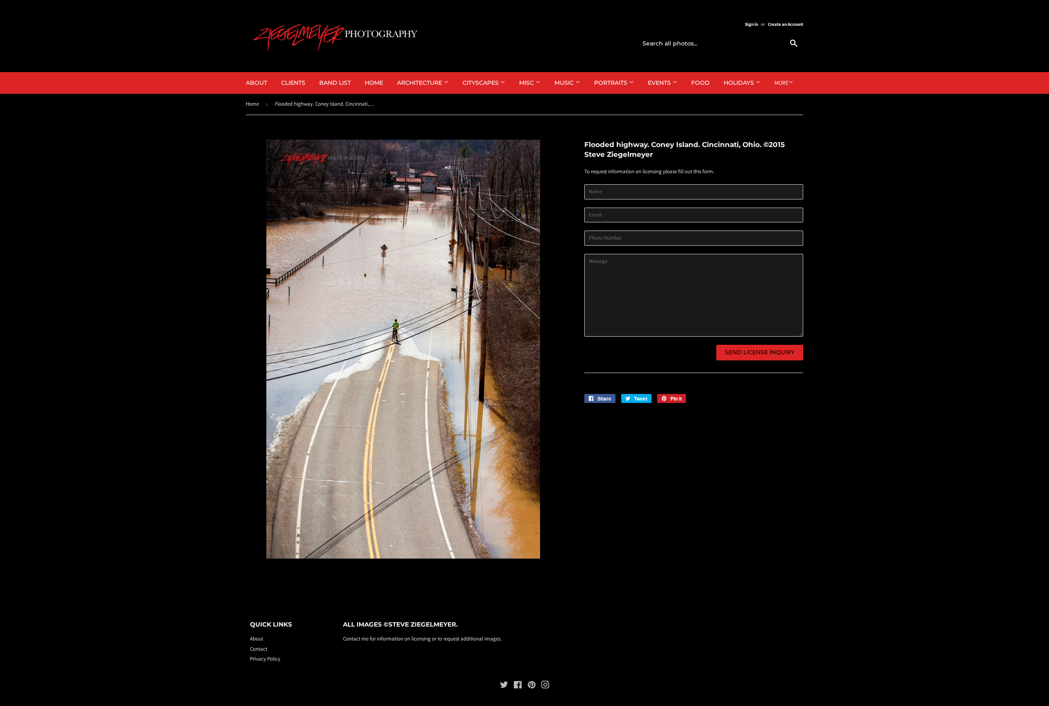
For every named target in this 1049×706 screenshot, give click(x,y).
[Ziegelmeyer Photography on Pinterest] (531, 686)
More (781, 82)
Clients (293, 82)
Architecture (420, 82)
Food (700, 82)
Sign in (751, 24)
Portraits (611, 82)
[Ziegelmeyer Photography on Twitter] (504, 686)
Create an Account (785, 24)
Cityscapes (481, 82)
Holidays (740, 82)
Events (660, 82)
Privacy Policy (265, 658)
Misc (527, 82)
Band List (335, 82)
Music (564, 82)
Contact (258, 648)
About (256, 82)
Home (374, 82)
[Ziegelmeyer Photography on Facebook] (517, 686)
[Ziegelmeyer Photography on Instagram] (545, 686)
